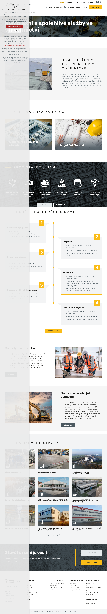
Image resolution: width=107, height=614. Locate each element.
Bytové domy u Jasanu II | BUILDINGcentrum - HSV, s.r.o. (83, 473)
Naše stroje (67, 425)
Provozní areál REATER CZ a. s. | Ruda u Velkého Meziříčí (85, 501)
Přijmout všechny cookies (14, 26)
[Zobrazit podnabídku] (86, 7)
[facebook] (97, 1)
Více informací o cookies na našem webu (14, 45)
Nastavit (15, 30)
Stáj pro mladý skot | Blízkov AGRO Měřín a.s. (53, 501)
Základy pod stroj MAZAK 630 (48, 472)
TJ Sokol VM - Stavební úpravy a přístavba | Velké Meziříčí (50, 529)
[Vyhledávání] (101, 2)
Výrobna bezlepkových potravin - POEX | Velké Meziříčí (86, 529)
